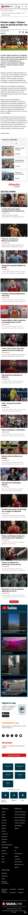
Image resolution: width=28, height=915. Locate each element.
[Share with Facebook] (20, 32)
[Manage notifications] (25, 912)
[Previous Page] (11, 143)
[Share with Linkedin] (26, 32)
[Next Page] (16, 143)
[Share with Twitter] (23, 32)
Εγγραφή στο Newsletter (14, 755)
